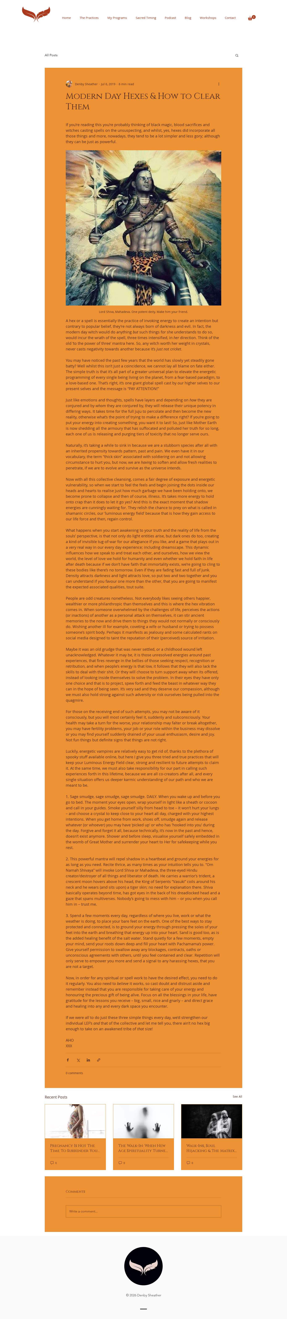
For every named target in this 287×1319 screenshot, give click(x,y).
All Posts (51, 55)
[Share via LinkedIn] (88, 1060)
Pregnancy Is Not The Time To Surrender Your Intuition (75, 1148)
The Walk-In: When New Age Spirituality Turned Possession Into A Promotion (143, 1148)
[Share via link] (99, 1060)
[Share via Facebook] (68, 1060)
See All (237, 1096)
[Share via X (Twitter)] (78, 1060)
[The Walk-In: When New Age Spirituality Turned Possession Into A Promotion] (143, 1121)
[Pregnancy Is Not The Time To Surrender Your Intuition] (75, 1121)
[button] (252, 17)
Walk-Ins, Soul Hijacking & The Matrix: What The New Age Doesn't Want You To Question (210, 1148)
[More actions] (218, 83)
